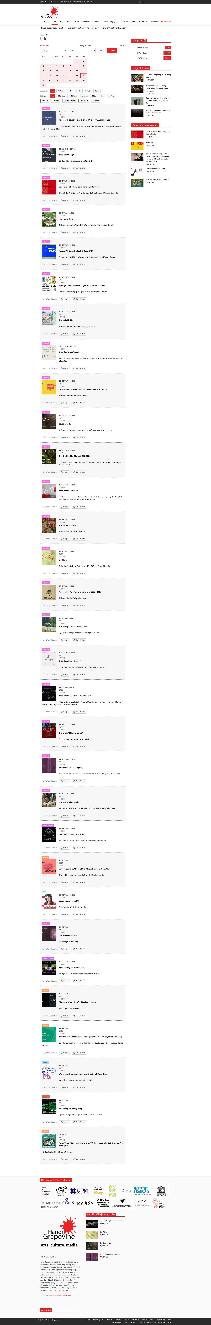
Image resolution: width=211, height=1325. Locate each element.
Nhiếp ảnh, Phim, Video (131, 1320)
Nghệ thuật (73, 96)
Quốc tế (88, 91)
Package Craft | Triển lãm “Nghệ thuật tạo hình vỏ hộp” (82, 285)
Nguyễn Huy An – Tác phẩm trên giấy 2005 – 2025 (80, 592)
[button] (160, 1)
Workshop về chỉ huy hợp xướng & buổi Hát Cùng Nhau (83, 1074)
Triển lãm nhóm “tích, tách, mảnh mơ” (75, 696)
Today (112, 50)
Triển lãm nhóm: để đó (68, 491)
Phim (102, 96)
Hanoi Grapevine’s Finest (51, 29)
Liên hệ (53, 1)
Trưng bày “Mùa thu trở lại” (71, 733)
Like (168, 48)
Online (97, 91)
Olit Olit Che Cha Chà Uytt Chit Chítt (74, 456)
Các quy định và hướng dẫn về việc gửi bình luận (75, 1)
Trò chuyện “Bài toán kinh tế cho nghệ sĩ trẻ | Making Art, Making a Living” (91, 1037)
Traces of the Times (67, 525)
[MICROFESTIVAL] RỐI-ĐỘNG (72, 834)
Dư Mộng (63, 560)
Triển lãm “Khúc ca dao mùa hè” (158, 180)
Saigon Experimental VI (69, 901)
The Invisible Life (66, 320)
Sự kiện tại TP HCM (139, 21)
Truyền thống (160, 1320)
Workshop (96, 101)
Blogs (169, 1322)
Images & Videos (140, 68)
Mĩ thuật (109, 1320)
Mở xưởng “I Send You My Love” (73, 627)
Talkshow (56, 101)
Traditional (84, 101)
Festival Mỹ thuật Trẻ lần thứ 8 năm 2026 (76, 251)
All (53, 91)
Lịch (54, 21)
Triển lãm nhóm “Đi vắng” (70, 661)
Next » (122, 45)
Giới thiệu (43, 1)
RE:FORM (149, 143)
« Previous (44, 45)
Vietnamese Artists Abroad (145, 125)
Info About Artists (159, 1322)
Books (126, 1322)
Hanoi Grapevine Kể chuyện (87, 21)
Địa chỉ (105, 21)
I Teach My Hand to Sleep (155, 169)
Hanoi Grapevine (92, 1320)
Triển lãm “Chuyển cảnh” (69, 352)
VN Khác (60, 91)
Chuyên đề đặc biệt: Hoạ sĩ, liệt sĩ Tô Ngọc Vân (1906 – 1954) (84, 120)
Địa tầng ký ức (65, 424)
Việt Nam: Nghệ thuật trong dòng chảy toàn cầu (79, 187)
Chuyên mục (64, 22)
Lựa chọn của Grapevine (78, 28)
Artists (133, 1322)
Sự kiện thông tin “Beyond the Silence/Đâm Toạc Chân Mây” (85, 869)
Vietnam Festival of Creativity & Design (108, 29)
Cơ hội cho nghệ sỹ (144, 1322)
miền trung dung (66, 219)
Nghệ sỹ (113, 22)
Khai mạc (61, 96)
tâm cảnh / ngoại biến (68, 935)
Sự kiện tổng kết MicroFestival (72, 968)
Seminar (45, 101)
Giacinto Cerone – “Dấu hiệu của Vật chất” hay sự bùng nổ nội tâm (158, 100)
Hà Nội (70, 91)
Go (101, 50)
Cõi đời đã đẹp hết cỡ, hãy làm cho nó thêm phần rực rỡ (83, 389)
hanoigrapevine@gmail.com (60, 1295)
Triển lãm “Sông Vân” (68, 155)
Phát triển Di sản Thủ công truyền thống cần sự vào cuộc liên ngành (157, 88)
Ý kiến (125, 21)
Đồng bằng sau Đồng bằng (70, 1109)
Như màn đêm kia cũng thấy (71, 768)
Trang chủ (45, 21)
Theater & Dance (70, 101)
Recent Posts (116, 1322)
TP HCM (78, 91)
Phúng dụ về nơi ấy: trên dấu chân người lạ (77, 1002)
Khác (94, 96)
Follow (167, 53)
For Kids (111, 96)
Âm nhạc (85, 96)
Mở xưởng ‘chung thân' (69, 802)
